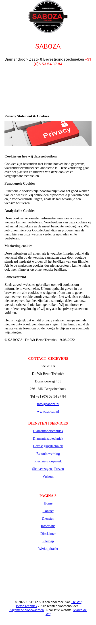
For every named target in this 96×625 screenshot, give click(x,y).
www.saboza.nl (48, 411)
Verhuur (48, 476)
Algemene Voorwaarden (26, 610)
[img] (48, 16)
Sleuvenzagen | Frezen (48, 469)
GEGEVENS (58, 358)
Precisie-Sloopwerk (48, 461)
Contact (48, 511)
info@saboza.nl (48, 404)
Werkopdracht (48, 549)
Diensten (48, 518)
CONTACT (37, 358)
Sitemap (48, 541)
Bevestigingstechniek (48, 446)
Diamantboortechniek (48, 431)
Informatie (48, 526)
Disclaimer (48, 533)
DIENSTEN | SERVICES (48, 423)
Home (48, 503)
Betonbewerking (48, 453)
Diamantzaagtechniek (48, 438)
